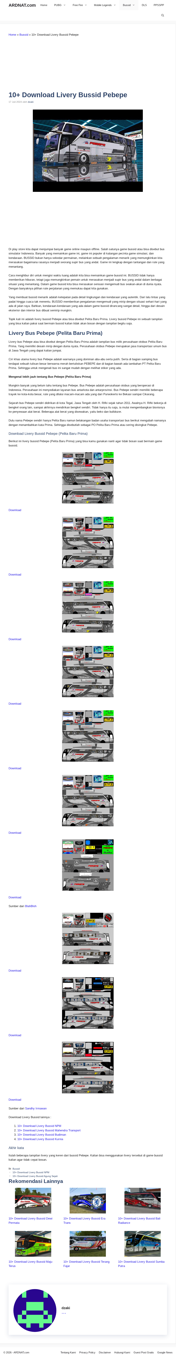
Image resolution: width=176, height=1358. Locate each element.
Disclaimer (105, 1352)
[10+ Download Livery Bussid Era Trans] (88, 1211)
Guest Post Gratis (144, 1352)
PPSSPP (159, 5)
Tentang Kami (68, 1352)
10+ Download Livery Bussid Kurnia (40, 1139)
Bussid (127, 5)
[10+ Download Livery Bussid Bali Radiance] (142, 1211)
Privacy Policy (87, 1352)
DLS (144, 5)
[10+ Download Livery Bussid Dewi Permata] (33, 1211)
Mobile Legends (103, 5)
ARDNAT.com (22, 5)
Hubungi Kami (122, 1352)
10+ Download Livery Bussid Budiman (41, 1134)
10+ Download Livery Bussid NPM (39, 1126)
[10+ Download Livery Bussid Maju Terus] (33, 1254)
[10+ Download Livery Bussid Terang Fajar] (88, 1254)
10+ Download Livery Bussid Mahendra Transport (49, 1130)
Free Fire (78, 5)
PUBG (58, 5)
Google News (165, 1352)
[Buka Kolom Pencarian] (162, 15)
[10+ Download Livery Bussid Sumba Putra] (142, 1254)
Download (15, 510)
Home (43, 5)
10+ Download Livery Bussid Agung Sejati (35, 1176)
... (64, 1312)
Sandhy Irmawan (36, 1108)
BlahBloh (30, 906)
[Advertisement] (37, 65)
